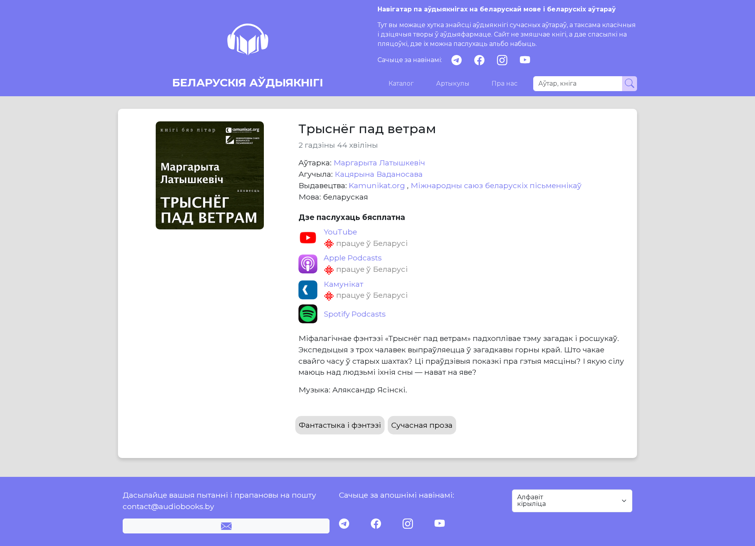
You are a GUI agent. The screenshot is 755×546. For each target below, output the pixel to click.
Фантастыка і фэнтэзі (340, 425)
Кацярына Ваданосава (379, 174)
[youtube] (525, 60)
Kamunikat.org (378, 185)
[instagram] (502, 60)
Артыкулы (453, 83)
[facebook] (479, 60)
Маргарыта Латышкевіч (379, 162)
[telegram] (456, 60)
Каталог (401, 83)
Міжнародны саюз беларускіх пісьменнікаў (496, 185)
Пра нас (504, 83)
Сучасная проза (422, 425)
